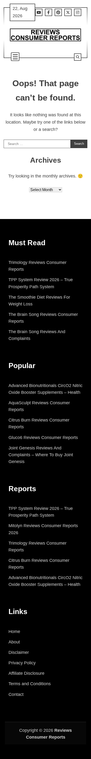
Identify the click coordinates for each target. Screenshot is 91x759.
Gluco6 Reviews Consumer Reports (43, 437)
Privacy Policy (22, 662)
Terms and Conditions (29, 683)
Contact (16, 694)
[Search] (77, 57)
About (14, 642)
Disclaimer (18, 652)
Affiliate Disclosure (26, 673)
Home (14, 631)
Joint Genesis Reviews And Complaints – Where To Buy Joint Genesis (40, 455)
